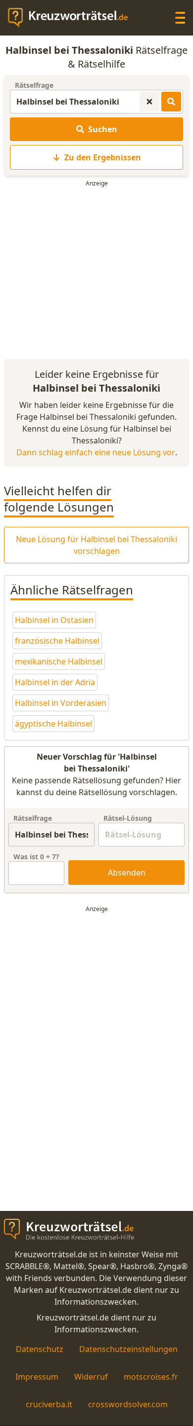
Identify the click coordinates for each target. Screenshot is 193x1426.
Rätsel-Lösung (127, 818)
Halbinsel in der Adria (55, 682)
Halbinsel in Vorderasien (60, 702)
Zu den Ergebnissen (102, 157)
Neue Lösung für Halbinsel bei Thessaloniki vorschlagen (96, 545)
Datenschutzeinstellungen (128, 1349)
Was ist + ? (36, 856)
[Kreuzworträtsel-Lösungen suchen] (171, 101)
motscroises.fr (151, 1376)
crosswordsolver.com (128, 1404)
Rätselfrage (34, 85)
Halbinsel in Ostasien (54, 620)
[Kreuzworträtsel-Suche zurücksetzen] (149, 101)
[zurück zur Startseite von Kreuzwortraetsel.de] (73, 18)
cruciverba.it (49, 1404)
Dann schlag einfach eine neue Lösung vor (95, 452)
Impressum (36, 1376)
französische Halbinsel (57, 640)
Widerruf (91, 1376)
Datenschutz (39, 1349)
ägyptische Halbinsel (53, 723)
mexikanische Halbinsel (58, 661)
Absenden (126, 872)
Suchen (102, 129)
